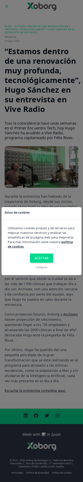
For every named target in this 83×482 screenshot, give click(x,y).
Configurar (41, 267)
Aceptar (42, 258)
